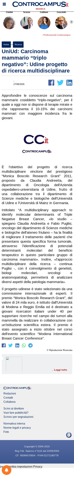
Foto (6, 432)
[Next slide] (71, 22)
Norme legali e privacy (17, 427)
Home (6, 44)
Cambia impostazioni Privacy (24, 466)
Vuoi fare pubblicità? (15, 412)
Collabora (9, 401)
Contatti (8, 397)
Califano (44, 12)
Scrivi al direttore (13, 408)
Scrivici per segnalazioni (18, 417)
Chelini (9, 12)
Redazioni (9, 393)
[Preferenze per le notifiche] (6, 470)
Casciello (61, 12)
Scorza (26, 12)
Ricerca (40, 9)
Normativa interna (14, 423)
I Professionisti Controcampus (57, 35)
